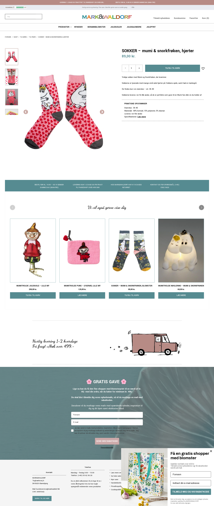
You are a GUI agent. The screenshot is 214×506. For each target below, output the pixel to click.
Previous (25, 112)
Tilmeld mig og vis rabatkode (190, 492)
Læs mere (141, 116)
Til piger (32, 37)
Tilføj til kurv (172, 68)
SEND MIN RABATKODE (107, 441)
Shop (16, 37)
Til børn (23, 37)
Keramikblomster (96, 27)
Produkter (63, 27)
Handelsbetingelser (118, 483)
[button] (202, 68)
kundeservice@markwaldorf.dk (48, 489)
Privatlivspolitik (116, 486)
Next (102, 112)
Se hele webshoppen (119, 476)
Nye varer (114, 479)
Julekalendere (134, 27)
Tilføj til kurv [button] (33, 295)
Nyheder (78, 27)
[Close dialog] (211, 451)
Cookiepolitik (116, 489)
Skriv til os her (42, 498)
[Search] (39, 16)
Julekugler (116, 27)
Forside (8, 37)
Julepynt (151, 27)
